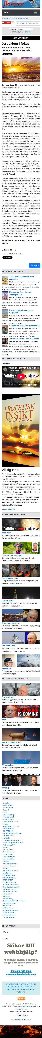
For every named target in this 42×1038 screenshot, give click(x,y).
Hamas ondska (8, 905)
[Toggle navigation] (36, 12)
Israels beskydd (8, 819)
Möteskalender (27, 984)
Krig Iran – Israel (8, 835)
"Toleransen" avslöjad (12, 555)
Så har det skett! (8, 828)
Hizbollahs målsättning (10, 884)
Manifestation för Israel (11, 826)
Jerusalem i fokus (23, 18)
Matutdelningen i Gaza (10, 822)
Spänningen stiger (9, 889)
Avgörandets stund (9, 866)
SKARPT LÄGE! (8, 831)
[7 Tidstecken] (21, 757)
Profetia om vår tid (9, 845)
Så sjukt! (6, 810)
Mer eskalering (8, 646)
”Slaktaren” (6, 896)
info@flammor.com (27, 1006)
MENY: (6, 12)
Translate (27, 32)
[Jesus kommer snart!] (21, 734)
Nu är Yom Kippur (9, 857)
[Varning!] (21, 779)
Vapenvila (6, 838)
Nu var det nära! (8, 805)
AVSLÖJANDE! (8, 850)
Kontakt (21, 992)
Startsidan (7, 18)
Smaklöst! (6, 803)
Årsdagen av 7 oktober (10, 863)
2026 (4, 720)
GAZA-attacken (8, 912)
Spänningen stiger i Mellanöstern (14, 901)
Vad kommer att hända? (11, 870)
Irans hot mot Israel (9, 877)
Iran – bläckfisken (9, 859)
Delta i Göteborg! (8, 815)
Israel (14, 18)
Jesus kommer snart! (11, 742)
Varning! (5, 788)
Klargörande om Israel (10, 910)
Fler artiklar (34, 265)
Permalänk (19, 254)
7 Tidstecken (8, 765)
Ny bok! (5, 824)
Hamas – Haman (8, 917)
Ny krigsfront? (7, 894)
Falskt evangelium (10, 578)
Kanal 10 (12, 987)
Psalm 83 (6, 861)
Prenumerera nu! (25, 989)
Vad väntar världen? (10, 891)
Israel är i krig (7, 873)
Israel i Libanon (8, 854)
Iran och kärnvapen (9, 903)
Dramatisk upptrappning (11, 887)
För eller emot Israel (9, 882)
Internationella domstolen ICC (13, 840)
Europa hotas (8, 601)
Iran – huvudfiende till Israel (12, 833)
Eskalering (6, 668)
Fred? (5, 812)
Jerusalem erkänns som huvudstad (24, 339)
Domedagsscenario (10, 623)
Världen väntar (8, 908)
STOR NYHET (8, 880)
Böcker (21, 987)
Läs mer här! (9, 509)
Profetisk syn (8, 697)
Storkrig (5, 847)
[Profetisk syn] (21, 689)
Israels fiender (8, 808)
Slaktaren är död (8, 852)
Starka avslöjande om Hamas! (13, 842)
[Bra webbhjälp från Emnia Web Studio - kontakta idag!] (21, 959)
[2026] (21, 711)
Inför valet (6, 533)
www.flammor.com (21, 1009)
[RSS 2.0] (21, 998)
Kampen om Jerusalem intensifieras (24, 326)
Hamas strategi (8, 898)
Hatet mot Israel (8, 817)
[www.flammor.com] (21, 5)
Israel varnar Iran (9, 875)
